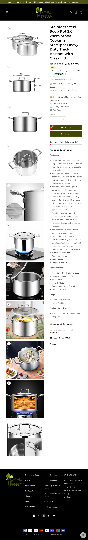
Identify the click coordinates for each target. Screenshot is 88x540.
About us (28, 496)
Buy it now (66, 134)
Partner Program (51, 507)
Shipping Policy (50, 480)
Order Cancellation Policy (52, 495)
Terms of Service (51, 502)
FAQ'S (27, 480)
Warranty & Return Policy (52, 487)
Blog (27, 501)
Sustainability (31, 506)
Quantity (53, 114)
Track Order (30, 486)
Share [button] (54, 344)
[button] (6, 12)
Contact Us (29, 491)
